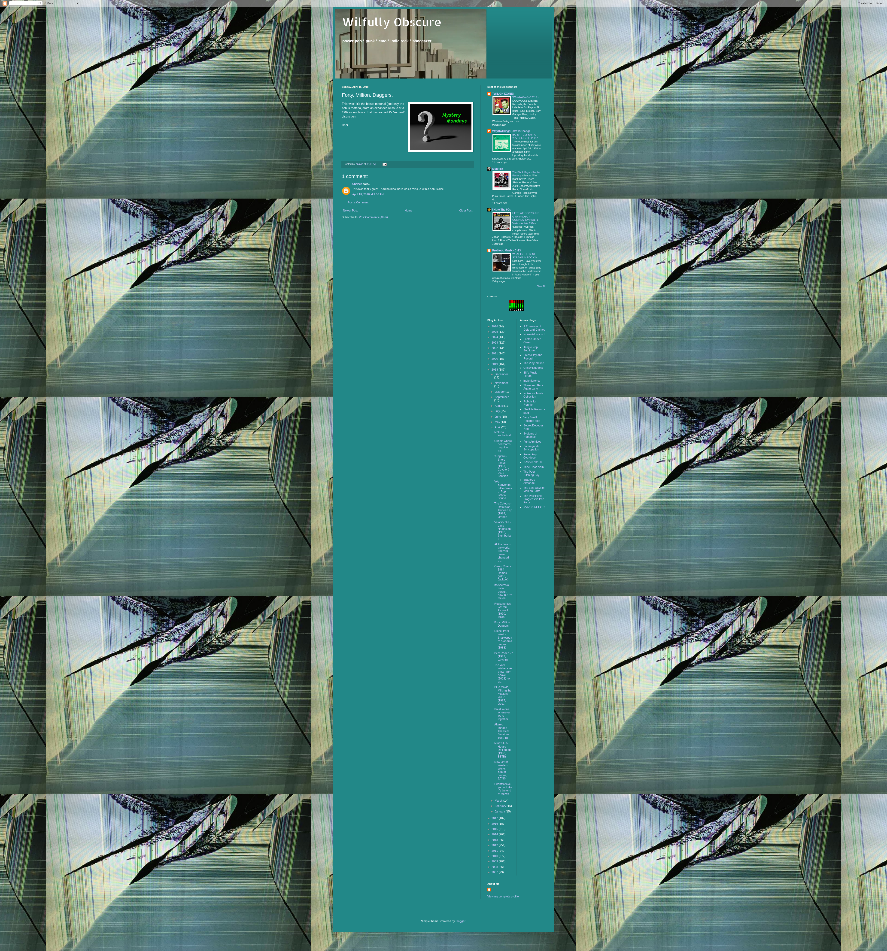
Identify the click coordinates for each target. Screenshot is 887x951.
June (498, 416)
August (499, 406)
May (498, 422)
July (498, 411)
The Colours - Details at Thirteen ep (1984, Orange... (503, 510)
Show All (541, 286)
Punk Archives (532, 441)
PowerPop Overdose (530, 456)
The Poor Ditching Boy (531, 473)
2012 (495, 845)
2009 (495, 861)
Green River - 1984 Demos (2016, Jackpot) (502, 573)
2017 (495, 818)
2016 (495, 823)
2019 (495, 364)
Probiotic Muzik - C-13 (506, 250)
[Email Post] (384, 164)
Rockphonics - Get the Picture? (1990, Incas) (503, 610)
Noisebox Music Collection (533, 395)
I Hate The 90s (501, 209)
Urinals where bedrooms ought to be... (503, 446)
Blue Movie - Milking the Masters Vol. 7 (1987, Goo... (502, 695)
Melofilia (497, 168)
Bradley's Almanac (529, 481)
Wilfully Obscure (392, 21)
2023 (495, 342)
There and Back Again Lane (533, 387)
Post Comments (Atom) (373, 217)
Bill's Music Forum (530, 374)
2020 (495, 358)
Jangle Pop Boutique (530, 349)
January (500, 811)
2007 (495, 872)
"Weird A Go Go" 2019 (525, 97)
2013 (495, 840)
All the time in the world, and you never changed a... (502, 553)
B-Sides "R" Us (532, 462)
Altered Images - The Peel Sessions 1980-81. (501, 731)
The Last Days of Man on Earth (533, 489)
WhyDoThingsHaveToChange (511, 131)
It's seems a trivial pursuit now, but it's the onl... (503, 591)
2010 (495, 856)
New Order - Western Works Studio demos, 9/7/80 (502, 770)
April (498, 427)
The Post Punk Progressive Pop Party (533, 499)
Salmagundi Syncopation (531, 448)
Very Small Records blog (531, 419)
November (501, 383)
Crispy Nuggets (533, 367)
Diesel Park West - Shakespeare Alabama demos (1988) (503, 639)
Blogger (460, 921)
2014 (495, 834)
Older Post (465, 210)
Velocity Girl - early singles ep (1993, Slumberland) (503, 530)
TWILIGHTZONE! (503, 93)
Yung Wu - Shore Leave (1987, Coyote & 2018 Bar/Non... (502, 466)
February (501, 806)
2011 (495, 850)
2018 (495, 369)
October (500, 391)
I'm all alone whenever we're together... (502, 714)
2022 (495, 348)
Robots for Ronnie (529, 403)
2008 (495, 867)
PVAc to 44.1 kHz (534, 507)
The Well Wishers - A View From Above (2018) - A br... (503, 673)
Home (408, 210)
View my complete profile (503, 896)
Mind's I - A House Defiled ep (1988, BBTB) (502, 750)
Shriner (357, 184)
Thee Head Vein (533, 467)
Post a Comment (358, 202)
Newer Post (350, 210)
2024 (495, 337)
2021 (495, 353)
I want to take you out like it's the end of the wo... (503, 789)
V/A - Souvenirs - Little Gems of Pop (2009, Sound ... (503, 490)
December (501, 374)
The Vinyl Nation (533, 363)
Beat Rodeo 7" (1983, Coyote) (503, 656)
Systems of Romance (530, 435)
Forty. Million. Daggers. (502, 624)
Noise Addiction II (534, 334)
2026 (495, 326)
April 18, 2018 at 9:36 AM (368, 194)
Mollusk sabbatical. (502, 434)
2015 (495, 829)
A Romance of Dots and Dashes (534, 328)
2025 (495, 331)
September (502, 397)
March (499, 800)
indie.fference (532, 380)
